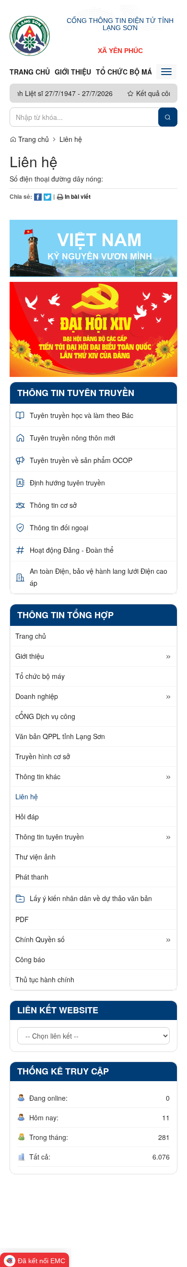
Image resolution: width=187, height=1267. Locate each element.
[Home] (30, 35)
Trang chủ (30, 71)
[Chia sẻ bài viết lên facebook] (38, 196)
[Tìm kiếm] (167, 117)
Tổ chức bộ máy (126, 71)
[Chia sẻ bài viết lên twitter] (47, 196)
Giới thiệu (73, 71)
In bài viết (77, 196)
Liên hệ (70, 139)
